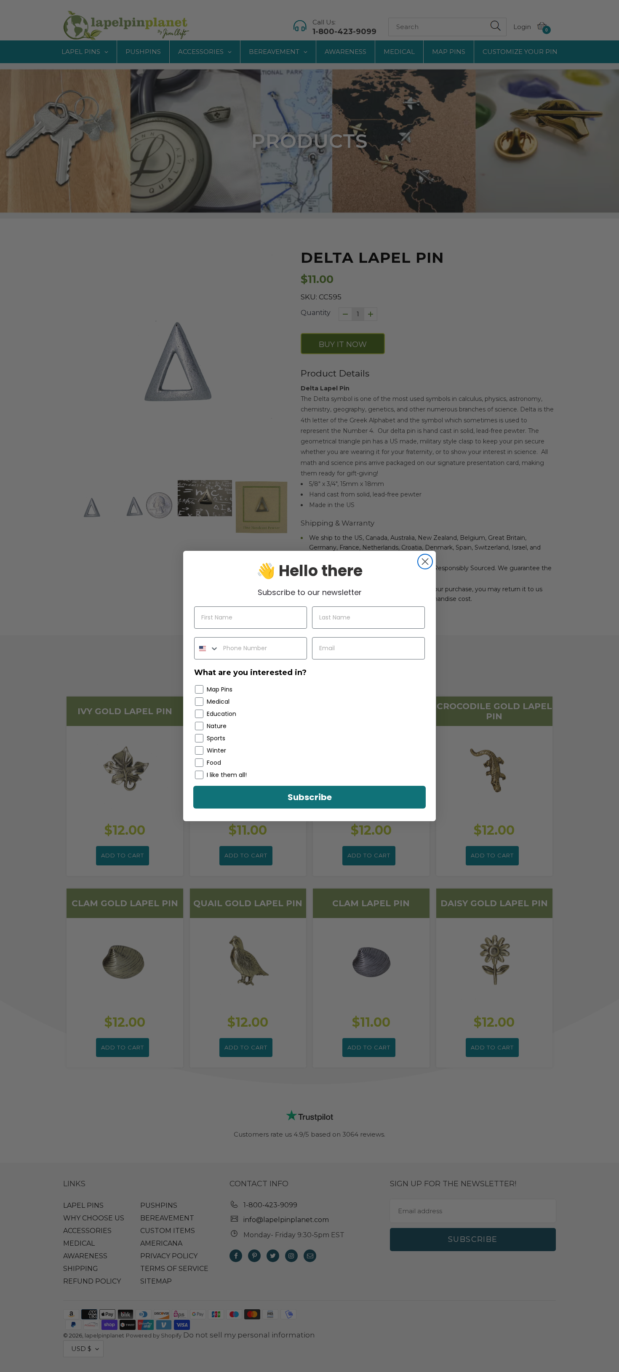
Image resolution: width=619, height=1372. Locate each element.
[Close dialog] (425, 561)
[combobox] (207, 648)
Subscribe (310, 797)
